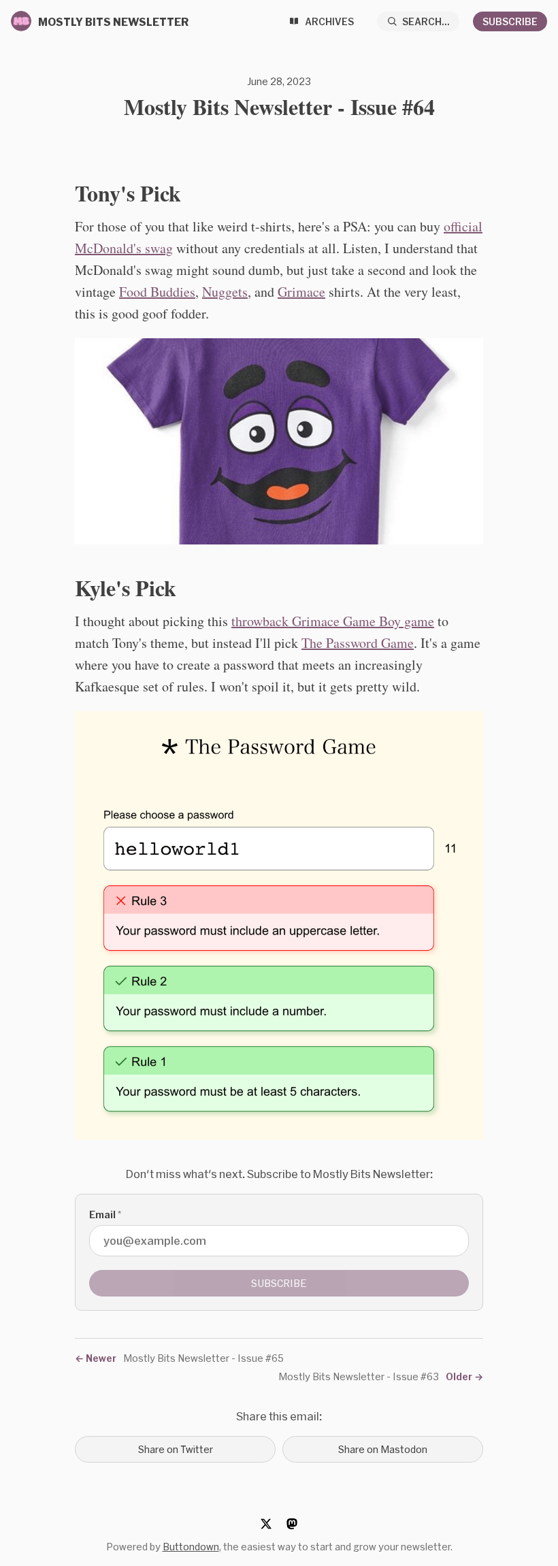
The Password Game (357, 643)
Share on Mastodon (382, 1449)
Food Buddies (157, 291)
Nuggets (225, 291)
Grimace (301, 291)
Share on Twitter (175, 1449)
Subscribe (510, 21)
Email (105, 1214)
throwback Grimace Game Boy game (332, 621)
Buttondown (191, 1546)
